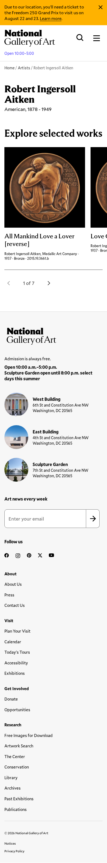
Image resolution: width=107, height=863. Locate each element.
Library (11, 777)
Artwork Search (18, 745)
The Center (14, 756)
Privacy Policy (14, 851)
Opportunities (17, 709)
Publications (15, 809)
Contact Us (14, 605)
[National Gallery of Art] (53, 334)
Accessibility (16, 662)
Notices (10, 843)
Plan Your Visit (17, 631)
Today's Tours (17, 652)
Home (9, 67)
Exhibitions (14, 673)
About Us (13, 584)
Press (9, 595)
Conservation (16, 767)
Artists (24, 67)
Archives (12, 788)
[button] (8, 283)
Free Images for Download (28, 735)
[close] (100, 7)
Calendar (12, 641)
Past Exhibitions (18, 798)
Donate (11, 699)
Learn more (50, 18)
